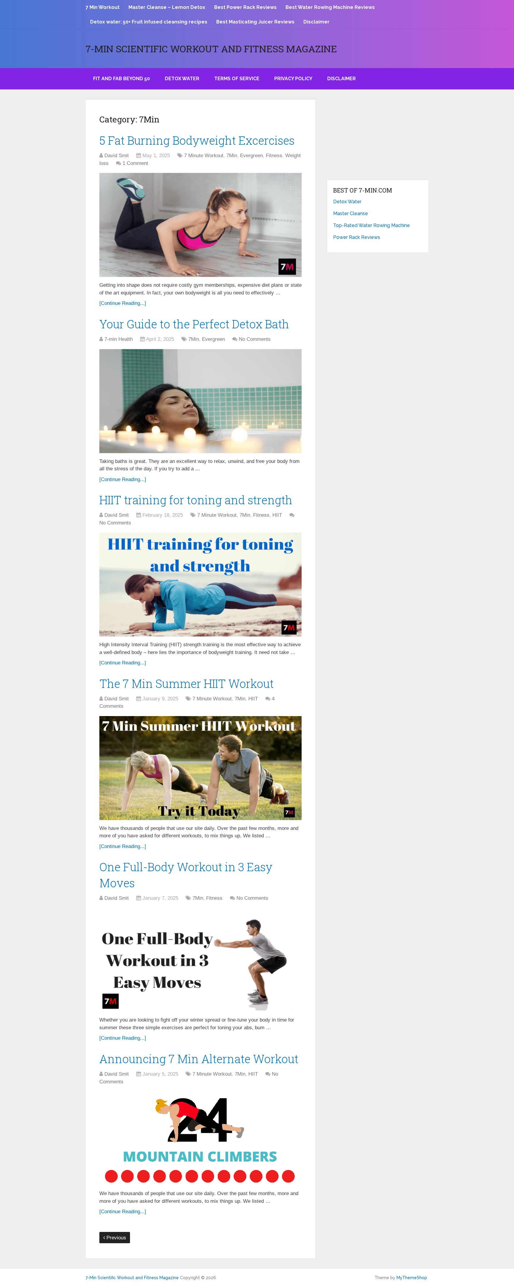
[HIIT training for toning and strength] (200, 584)
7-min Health (118, 339)
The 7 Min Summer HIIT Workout (186, 683)
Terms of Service (236, 78)
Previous (115, 1238)
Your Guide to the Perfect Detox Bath (194, 323)
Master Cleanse (350, 213)
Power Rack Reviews (356, 237)
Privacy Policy (293, 78)
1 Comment (135, 163)
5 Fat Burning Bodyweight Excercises (196, 140)
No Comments (255, 339)
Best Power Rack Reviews (245, 7)
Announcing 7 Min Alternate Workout (198, 1058)
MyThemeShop (412, 1277)
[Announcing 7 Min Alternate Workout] (200, 1138)
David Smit (116, 155)
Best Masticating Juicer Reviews (255, 22)
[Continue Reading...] (122, 303)
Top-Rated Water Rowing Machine (371, 225)
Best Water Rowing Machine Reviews (330, 7)
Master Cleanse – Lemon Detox (166, 7)
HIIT (277, 515)
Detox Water (182, 78)
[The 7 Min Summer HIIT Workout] (200, 768)
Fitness (274, 155)
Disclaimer (316, 22)
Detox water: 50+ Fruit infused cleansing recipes (148, 22)
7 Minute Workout (203, 155)
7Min (231, 155)
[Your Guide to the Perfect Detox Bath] (200, 401)
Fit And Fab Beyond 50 (121, 78)
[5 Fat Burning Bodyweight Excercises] (200, 225)
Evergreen (251, 155)
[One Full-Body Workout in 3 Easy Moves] (200, 960)
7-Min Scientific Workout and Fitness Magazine (211, 48)
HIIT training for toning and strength (195, 499)
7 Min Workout (103, 7)
